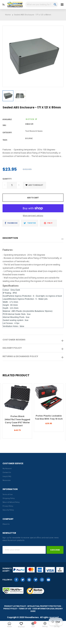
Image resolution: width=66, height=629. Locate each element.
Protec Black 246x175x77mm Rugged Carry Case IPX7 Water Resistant (17, 421)
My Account (7, 468)
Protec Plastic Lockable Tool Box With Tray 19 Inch (49, 417)
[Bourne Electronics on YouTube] (48, 579)
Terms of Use (8, 494)
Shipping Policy (9, 498)
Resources (7, 480)
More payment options (33, 215)
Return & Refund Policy (11, 502)
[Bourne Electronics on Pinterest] (29, 579)
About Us (6, 524)
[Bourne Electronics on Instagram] (42, 579)
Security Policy (8, 510)
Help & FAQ (7, 476)
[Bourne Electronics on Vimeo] (35, 579)
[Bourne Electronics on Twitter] (22, 579)
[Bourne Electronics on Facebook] (16, 579)
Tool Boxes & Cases (33, 131)
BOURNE (29, 138)
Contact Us (7, 472)
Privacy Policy (8, 506)
